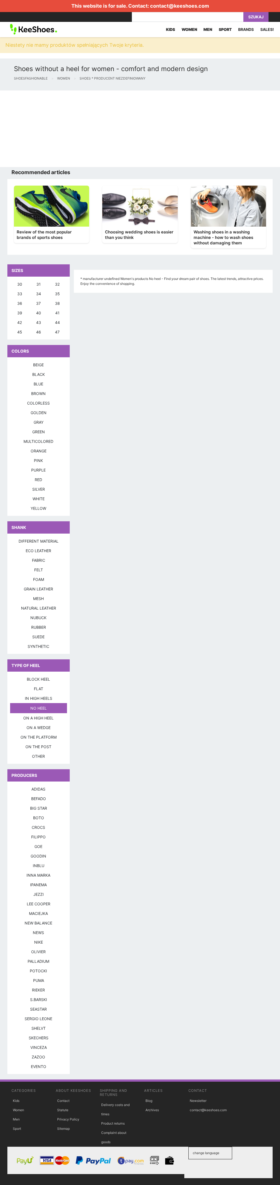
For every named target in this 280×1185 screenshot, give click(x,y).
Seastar (38, 1009)
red (38, 479)
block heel (38, 679)
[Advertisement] (140, 128)
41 (57, 313)
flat (38, 688)
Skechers (38, 1037)
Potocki (38, 971)
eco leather (38, 550)
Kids (16, 1101)
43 (38, 322)
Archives (152, 1110)
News (38, 932)
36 (19, 303)
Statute (62, 1110)
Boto (38, 817)
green (38, 431)
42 (19, 322)
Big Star (38, 808)
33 (19, 293)
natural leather (38, 608)
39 (19, 313)
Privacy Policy (68, 1119)
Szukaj (256, 16)
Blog (148, 1101)
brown (38, 393)
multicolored (38, 441)
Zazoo (38, 1057)
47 (57, 332)
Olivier (38, 951)
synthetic (38, 646)
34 (38, 293)
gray (38, 422)
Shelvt (38, 1028)
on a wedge (39, 727)
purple (38, 470)
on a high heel (38, 718)
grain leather (38, 589)
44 (57, 322)
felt (38, 569)
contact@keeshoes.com (179, 6)
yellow (38, 508)
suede (38, 636)
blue (38, 384)
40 (38, 313)
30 (19, 284)
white (39, 498)
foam (38, 579)
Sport (17, 1129)
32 (57, 284)
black (38, 374)
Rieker (38, 990)
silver (38, 489)
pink (38, 460)
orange (38, 451)
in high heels (38, 698)
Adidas (38, 789)
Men (16, 1119)
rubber (38, 627)
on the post (38, 746)
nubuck (38, 617)
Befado (38, 798)
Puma (38, 980)
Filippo (38, 837)
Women (18, 1110)
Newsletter (198, 1101)
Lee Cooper (38, 904)
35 (57, 293)
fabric (38, 560)
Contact (63, 1101)
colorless (38, 403)
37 (38, 303)
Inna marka (38, 875)
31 (38, 284)
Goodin (38, 856)
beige (38, 364)
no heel (38, 708)
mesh (38, 598)
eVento (38, 1066)
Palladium (38, 961)
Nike (38, 942)
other (38, 756)
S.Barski (38, 999)
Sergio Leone (38, 1018)
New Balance (38, 923)
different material (39, 541)
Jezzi (38, 894)
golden (38, 412)
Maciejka (38, 913)
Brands (246, 29)
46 (38, 332)
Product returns (113, 1123)
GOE (38, 846)
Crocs (38, 827)
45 (19, 332)
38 (57, 303)
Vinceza (38, 1047)
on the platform (39, 737)
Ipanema (38, 884)
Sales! (267, 29)
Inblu (38, 865)
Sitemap (63, 1129)
